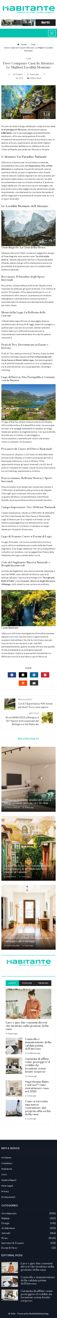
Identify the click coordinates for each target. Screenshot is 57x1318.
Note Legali (7, 1185)
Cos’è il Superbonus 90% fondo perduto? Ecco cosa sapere (35, 703)
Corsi (4, 1174)
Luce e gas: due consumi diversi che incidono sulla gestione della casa (27, 1026)
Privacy (5, 1191)
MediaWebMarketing (39, 1313)
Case (28, 58)
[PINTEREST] (45, 674)
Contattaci (6, 1163)
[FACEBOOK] (12, 674)
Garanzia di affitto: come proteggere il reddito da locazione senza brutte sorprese (37, 1065)
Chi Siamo (6, 1157)
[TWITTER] (23, 674)
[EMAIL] (34, 682)
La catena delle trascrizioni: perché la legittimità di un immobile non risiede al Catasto (27, 869)
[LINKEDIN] (34, 674)
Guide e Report (8, 1180)
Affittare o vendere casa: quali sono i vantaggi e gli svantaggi (28, 939)
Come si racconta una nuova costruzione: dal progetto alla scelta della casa (37, 1108)
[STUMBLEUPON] (23, 683)
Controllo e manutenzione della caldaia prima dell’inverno (38, 1044)
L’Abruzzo (6, 132)
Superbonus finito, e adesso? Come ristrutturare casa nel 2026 (37, 1086)
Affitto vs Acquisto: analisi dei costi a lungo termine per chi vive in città (27, 801)
